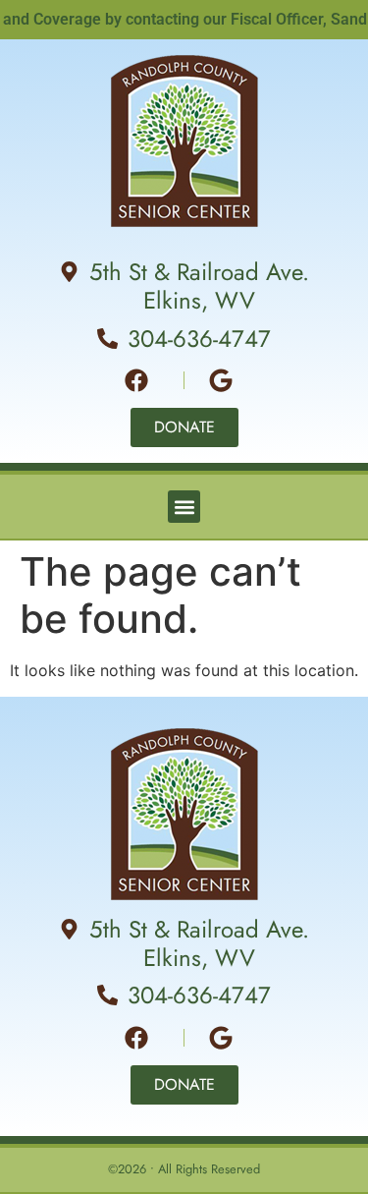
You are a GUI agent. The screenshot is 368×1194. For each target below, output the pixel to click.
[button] (184, 506)
